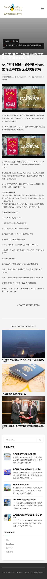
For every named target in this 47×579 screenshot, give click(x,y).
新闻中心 (9, 548)
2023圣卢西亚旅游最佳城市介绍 (24, 500)
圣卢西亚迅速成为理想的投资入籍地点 (27, 469)
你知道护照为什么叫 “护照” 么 (14, 394)
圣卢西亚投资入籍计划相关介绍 (24, 454)
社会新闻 (4, 79)
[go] (40, 439)
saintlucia (8, 77)
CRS (7, 540)
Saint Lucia (10, 544)
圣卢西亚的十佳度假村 (21, 484)
